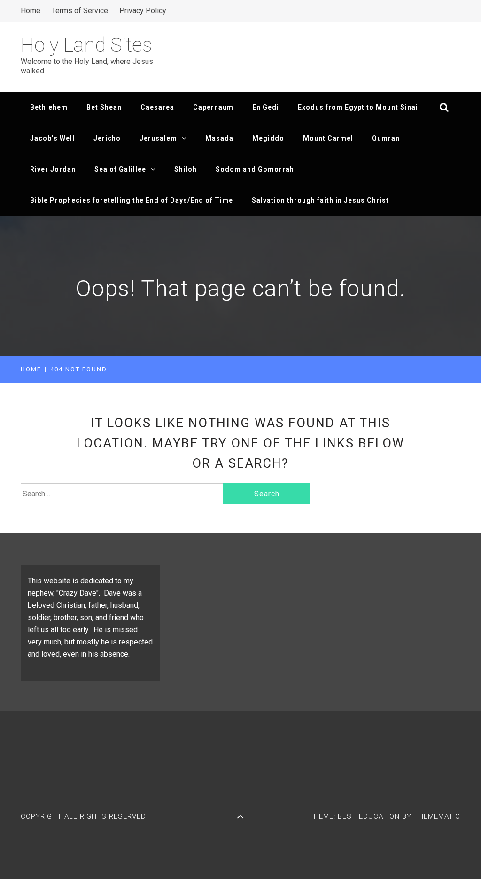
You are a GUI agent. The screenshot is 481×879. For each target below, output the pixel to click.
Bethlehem (49, 107)
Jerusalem (158, 138)
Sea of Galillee (120, 169)
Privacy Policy (142, 10)
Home (30, 10)
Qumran (386, 138)
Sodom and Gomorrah (255, 169)
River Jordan (53, 169)
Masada (219, 138)
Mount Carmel (328, 138)
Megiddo (268, 138)
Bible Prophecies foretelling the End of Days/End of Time (131, 200)
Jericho (107, 138)
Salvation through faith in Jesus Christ (320, 200)
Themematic (437, 816)
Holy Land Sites (86, 44)
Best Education (370, 816)
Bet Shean (104, 107)
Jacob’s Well (52, 138)
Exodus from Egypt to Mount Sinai (358, 107)
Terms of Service (80, 10)
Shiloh (185, 169)
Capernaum (213, 107)
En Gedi (265, 107)
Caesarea (157, 107)
